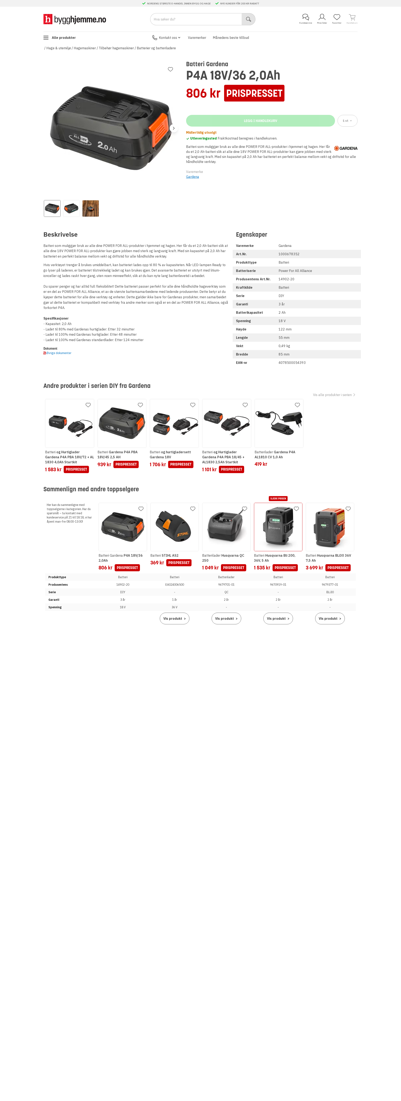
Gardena (192, 177)
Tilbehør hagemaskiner (116, 48)
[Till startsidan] (74, 19)
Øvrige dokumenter (58, 353)
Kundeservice (305, 23)
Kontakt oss (168, 38)
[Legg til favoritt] (170, 69)
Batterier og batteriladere (156, 48)
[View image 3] (90, 208)
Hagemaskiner (85, 48)
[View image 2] (71, 208)
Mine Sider (322, 23)
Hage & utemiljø (58, 48)
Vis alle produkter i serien (332, 395)
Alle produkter (64, 38)
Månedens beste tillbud (231, 38)
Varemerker (197, 38)
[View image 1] (52, 208)
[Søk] (248, 19)
